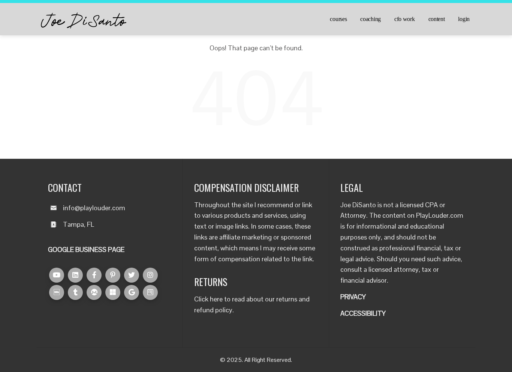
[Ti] (75, 292)
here (216, 299)
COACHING (370, 19)
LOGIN (464, 19)
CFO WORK (404, 19)
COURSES (338, 19)
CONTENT (436, 19)
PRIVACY (353, 296)
